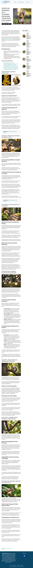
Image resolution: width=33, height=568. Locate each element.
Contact (22, 565)
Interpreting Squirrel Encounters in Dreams (11, 66)
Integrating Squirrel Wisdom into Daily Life (11, 69)
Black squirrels (4, 163)
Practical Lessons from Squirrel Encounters (11, 68)
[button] (30, 2)
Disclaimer (18, 565)
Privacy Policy (14, 565)
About (27, 2)
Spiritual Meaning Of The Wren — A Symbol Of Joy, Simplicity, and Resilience (28, 37)
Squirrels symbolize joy (8, 39)
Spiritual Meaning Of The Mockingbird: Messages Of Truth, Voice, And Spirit (28, 67)
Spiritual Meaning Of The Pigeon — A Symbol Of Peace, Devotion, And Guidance (28, 44)
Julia (2, 22)
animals (4, 549)
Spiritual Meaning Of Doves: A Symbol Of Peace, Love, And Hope (28, 60)
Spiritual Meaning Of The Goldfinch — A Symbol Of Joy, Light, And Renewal (28, 53)
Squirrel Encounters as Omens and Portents (11, 67)
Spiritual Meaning (21, 2)
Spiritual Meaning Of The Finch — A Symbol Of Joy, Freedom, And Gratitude (28, 75)
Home (15, 2)
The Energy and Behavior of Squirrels (10, 65)
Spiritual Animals (9, 24)
